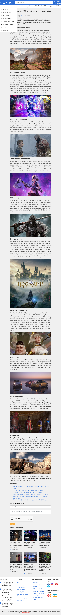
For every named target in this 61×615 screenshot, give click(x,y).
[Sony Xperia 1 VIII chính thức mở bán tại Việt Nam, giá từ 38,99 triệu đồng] (16, 557)
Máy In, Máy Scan (7, 12)
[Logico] (7, 2)
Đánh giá (57, 6)
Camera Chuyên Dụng (8, 21)
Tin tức (4, 27)
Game (51, 6)
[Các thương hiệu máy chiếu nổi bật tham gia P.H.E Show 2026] (30, 535)
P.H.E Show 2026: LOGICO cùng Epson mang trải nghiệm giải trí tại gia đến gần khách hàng (30, 567)
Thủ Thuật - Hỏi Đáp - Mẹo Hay (40, 6)
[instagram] (52, 584)
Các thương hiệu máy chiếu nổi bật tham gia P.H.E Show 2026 (29, 544)
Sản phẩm (19, 579)
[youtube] (56, 584)
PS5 (41, 79)
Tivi (4, 6)
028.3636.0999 (25, 612)
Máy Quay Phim (7, 18)
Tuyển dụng (28, 6)
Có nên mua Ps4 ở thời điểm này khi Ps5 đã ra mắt (28, 490)
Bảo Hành (5, 30)
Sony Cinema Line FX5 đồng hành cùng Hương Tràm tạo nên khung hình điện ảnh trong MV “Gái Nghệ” (45, 567)
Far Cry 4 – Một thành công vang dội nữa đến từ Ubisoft (30, 500)
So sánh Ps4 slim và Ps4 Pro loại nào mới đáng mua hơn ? (30, 494)
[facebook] (48, 584)
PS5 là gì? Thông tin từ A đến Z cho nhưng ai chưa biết (29, 492)
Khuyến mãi (21, 6)
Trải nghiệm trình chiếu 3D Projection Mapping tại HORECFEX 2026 (44, 544)
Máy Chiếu (5, 9)
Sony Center (6, 15)
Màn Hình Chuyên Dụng (9, 24)
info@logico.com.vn (38, 612)
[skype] (48, 586)
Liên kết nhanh (37, 579)
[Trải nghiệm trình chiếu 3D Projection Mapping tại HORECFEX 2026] (45, 535)
